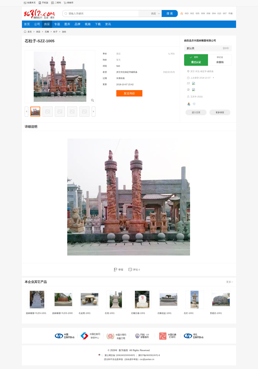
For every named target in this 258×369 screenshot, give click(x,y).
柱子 (55, 32)
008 (208, 13)
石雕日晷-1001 (138, 313)
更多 (229, 281)
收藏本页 (31, 2)
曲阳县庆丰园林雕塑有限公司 (200, 40)
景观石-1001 (216, 313)
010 (219, 13)
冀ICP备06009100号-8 (149, 355)
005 (197, 13)
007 (225, 13)
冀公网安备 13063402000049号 (120, 355)
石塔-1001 (110, 313)
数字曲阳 (123, 350)
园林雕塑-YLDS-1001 (36, 313)
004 (214, 13)
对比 (173, 53)
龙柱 (64, 32)
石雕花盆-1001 (164, 313)
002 (192, 13)
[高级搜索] (180, 13)
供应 (38, 32)
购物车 (70, 2)
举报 (120, 269)
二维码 (58, 2)
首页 (30, 32)
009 (203, 13)
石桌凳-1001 (85, 313)
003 (186, 13)
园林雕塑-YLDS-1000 (62, 313)
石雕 (47, 32)
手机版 (45, 2)
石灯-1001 (189, 313)
